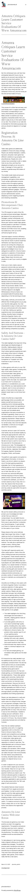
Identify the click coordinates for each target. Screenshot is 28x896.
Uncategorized (5, 868)
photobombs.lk (12, 4)
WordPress (17, 890)
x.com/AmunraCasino (8, 103)
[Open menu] (26, 5)
